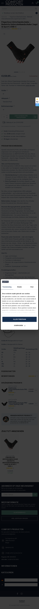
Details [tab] (19, 287)
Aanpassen (18, 325)
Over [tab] (32, 287)
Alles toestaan (19, 319)
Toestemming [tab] (6, 287)
